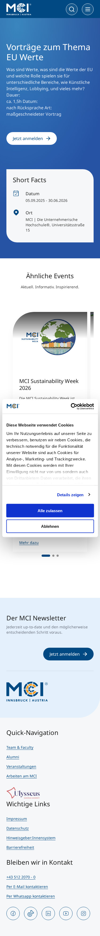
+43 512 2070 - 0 (20, 877)
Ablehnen (50, 526)
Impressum (16, 818)
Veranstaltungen (21, 766)
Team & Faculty (19, 747)
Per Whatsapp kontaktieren (30, 896)
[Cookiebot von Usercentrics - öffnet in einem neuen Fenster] (71, 406)
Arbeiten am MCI (21, 775)
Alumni (12, 756)
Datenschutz (17, 828)
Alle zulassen (50, 510)
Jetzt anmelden (28, 138)
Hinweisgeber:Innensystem (30, 837)
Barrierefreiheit (20, 847)
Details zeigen (70, 494)
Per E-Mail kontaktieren (27, 886)
